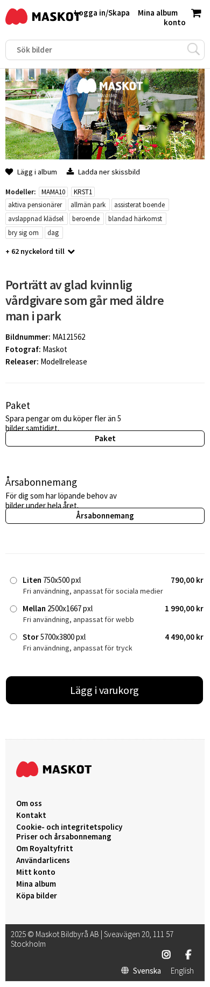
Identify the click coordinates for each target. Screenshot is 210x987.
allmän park (88, 204)
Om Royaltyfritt (44, 848)
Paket (105, 438)
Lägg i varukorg (104, 690)
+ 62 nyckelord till (35, 251)
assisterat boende (139, 204)
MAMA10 (53, 191)
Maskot (55, 349)
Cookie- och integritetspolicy (69, 827)
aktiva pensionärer (35, 204)
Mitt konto (35, 872)
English (182, 971)
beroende (86, 218)
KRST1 (83, 191)
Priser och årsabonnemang (63, 837)
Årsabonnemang (105, 515)
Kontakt (31, 815)
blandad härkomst (135, 218)
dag (53, 232)
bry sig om (23, 232)
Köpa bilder (36, 896)
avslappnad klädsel (36, 218)
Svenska (147, 971)
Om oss (29, 803)
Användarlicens (43, 860)
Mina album (36, 884)
